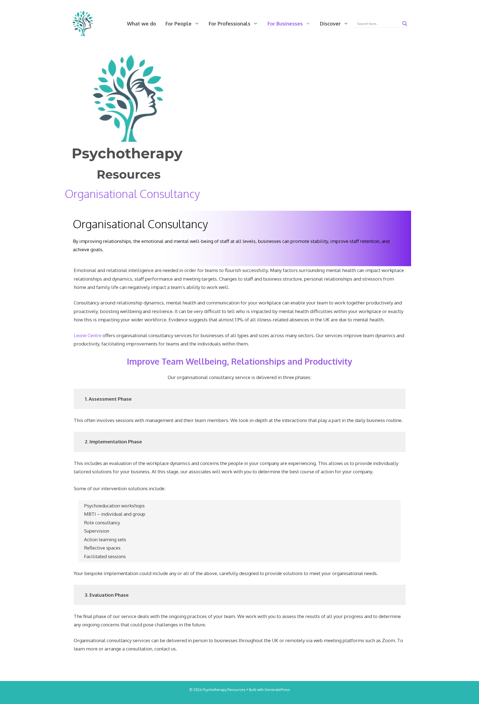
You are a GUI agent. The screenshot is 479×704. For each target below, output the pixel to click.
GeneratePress (277, 689)
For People (178, 24)
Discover (330, 24)
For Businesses (285, 24)
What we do (141, 24)
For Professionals (229, 24)
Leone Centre (87, 335)
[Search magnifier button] (405, 23)
